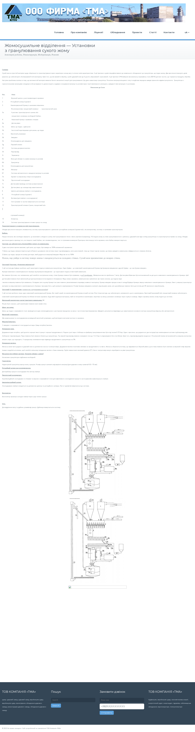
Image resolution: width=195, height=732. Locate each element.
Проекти (137, 32)
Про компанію (79, 32)
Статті (152, 32)
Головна (59, 32)
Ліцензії (98, 32)
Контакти (169, 32)
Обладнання (117, 32)
